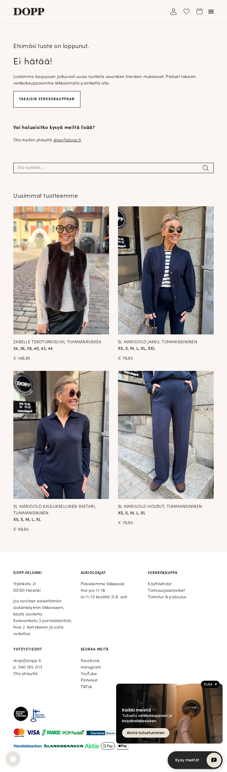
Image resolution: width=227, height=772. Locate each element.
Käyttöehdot (159, 584)
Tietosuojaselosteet (166, 590)
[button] (13, 759)
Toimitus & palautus (167, 597)
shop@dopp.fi (67, 140)
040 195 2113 (30, 667)
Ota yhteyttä (25, 674)
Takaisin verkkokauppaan (47, 99)
